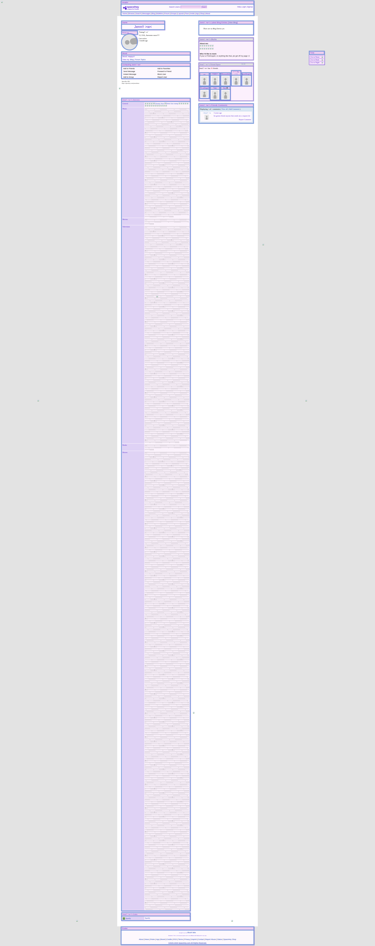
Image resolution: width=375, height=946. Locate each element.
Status (219, 939)
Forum (166, 14)
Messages (146, 14)
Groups (173, 14)
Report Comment (244, 120)
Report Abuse (210, 939)
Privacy (187, 939)
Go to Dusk (315, 60)
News (147, 939)
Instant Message (129, 74)
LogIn (244, 7)
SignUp (250, 7)
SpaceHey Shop (229, 939)
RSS (175, 939)
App (197, 14)
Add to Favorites (163, 69)
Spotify (128, 918)
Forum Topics (140, 60)
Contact (201, 939)
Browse (131, 14)
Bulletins (159, 14)
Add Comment (234, 109)
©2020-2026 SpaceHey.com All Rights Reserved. (187, 943)
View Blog (233, 23)
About (207, 14)
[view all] (243, 64)
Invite (192, 14)
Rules (152, 939)
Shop (202, 14)
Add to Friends (129, 69)
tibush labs (191, 932)
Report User (162, 77)
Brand (163, 939)
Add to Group (128, 77)
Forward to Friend (164, 71)
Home (124, 14)
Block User (161, 74)
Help (239, 7)
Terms (180, 939)
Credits (169, 939)
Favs (187, 14)
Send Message (129, 71)
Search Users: (174, 7)
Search (204, 7)
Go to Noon (315, 57)
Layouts (181, 14)
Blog (153, 14)
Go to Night (315, 62)
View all (225, 109)
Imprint (194, 939)
